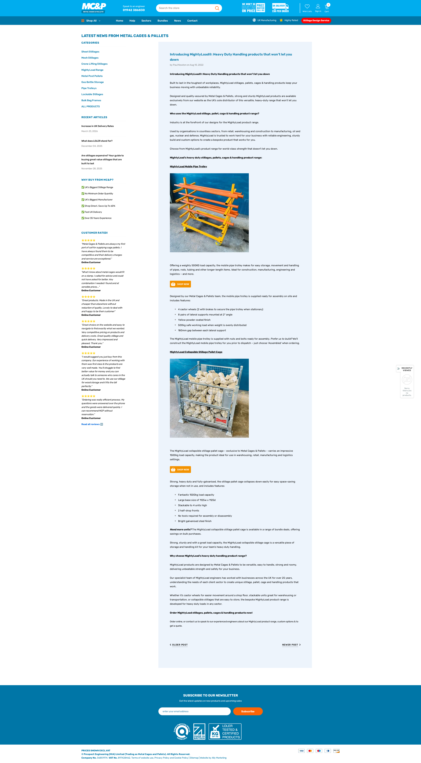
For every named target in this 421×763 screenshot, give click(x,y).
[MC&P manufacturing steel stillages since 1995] (93, 8)
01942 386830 (134, 10)
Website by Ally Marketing (213, 757)
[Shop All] (83, 21)
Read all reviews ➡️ (92, 424)
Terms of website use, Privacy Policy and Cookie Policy (159, 757)
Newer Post (290, 644)
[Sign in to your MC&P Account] (318, 6)
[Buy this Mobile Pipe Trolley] (209, 213)
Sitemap (194, 757)
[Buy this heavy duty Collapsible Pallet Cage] (209, 398)
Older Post (180, 644)
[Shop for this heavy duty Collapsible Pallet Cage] (180, 470)
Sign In (318, 11)
